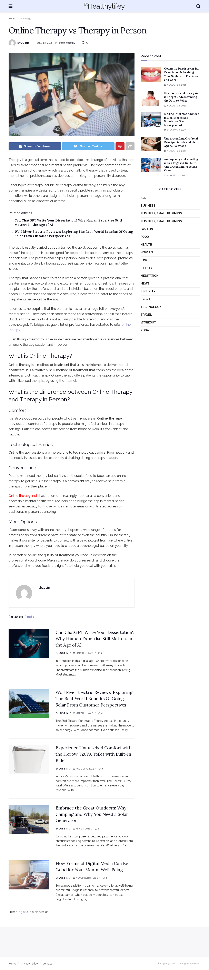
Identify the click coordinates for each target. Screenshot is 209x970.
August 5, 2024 (84, 768)
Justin (25, 42)
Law (144, 260)
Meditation (150, 275)
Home (12, 18)
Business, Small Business (161, 213)
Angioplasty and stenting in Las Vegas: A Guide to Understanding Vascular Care (181, 165)
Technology (25, 18)
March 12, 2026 (84, 653)
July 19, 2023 (45, 42)
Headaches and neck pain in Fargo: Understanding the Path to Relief (181, 96)
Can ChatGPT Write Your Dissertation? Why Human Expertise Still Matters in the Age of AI (95, 638)
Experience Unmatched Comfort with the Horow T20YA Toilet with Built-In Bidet (93, 754)
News (145, 283)
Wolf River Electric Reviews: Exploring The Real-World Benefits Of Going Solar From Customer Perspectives (94, 698)
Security (148, 291)
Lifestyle (148, 268)
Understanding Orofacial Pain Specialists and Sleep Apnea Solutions (181, 142)
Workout (148, 322)
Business (148, 205)
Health (146, 244)
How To (147, 252)
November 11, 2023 (86, 878)
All (143, 197)
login (21, 912)
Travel (146, 314)
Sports (146, 299)
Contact (47, 963)
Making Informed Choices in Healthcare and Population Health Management (181, 119)
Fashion (147, 229)
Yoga (145, 330)
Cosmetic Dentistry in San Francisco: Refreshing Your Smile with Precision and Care (181, 74)
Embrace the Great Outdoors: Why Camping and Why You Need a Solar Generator (92, 814)
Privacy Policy (29, 963)
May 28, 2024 (82, 828)
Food (145, 236)
